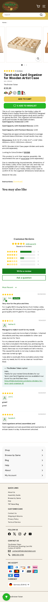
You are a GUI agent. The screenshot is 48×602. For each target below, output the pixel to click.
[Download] (17, 181)
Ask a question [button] (24, 277)
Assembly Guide (14, 495)
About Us (11, 492)
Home (4, 22)
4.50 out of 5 (31, 244)
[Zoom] (38, 58)
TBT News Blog (13, 504)
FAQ (9, 501)
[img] (7, 294)
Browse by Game (14, 498)
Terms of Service (14, 522)
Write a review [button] (24, 271)
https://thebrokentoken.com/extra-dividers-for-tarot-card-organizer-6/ (23, 382)
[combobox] (24, 15)
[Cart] (38, 6)
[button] (9, 71)
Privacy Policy (13, 519)
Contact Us (12, 513)
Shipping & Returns (15, 516)
